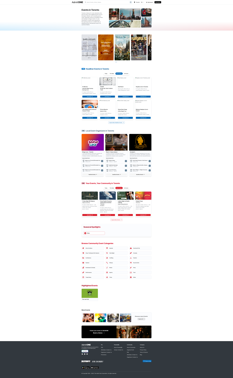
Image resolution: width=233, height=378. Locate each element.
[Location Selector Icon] (134, 2)
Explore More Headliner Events (115, 122)
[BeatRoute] (86, 362)
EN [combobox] (141, 2)
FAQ (102, 347)
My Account (150, 2)
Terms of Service (144, 352)
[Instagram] (82, 354)
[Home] (86, 345)
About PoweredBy (118, 347)
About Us (142, 347)
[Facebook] (87, 354)
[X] (84, 354)
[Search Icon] (130, 2)
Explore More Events (115, 219)
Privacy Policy (143, 349)
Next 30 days (119, 73)
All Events (126, 73)
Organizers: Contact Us (106, 352)
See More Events (92, 174)
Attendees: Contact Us (106, 349)
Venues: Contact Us (118, 349)
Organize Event (130, 349)
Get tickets (89, 96)
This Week (112, 73)
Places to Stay (148, 361)
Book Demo (157, 2)
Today (106, 73)
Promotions (103, 354)
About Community (131, 347)
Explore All (140, 319)
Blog (141, 354)
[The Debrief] (98, 361)
